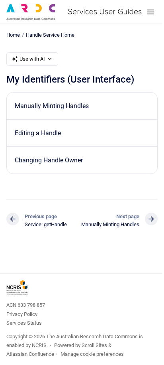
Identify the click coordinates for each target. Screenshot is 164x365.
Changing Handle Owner (49, 160)
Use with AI (32, 59)
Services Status (24, 323)
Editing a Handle (38, 133)
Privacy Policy (21, 314)
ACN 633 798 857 (25, 305)
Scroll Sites (94, 345)
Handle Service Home (50, 35)
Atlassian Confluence (30, 354)
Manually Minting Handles (52, 106)
